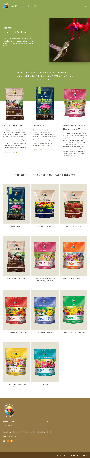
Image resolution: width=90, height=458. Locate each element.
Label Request (9, 425)
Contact (49, 421)
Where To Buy (9, 421)
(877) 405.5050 (10, 436)
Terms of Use (74, 455)
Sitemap (85, 455)
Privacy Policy (61, 455)
